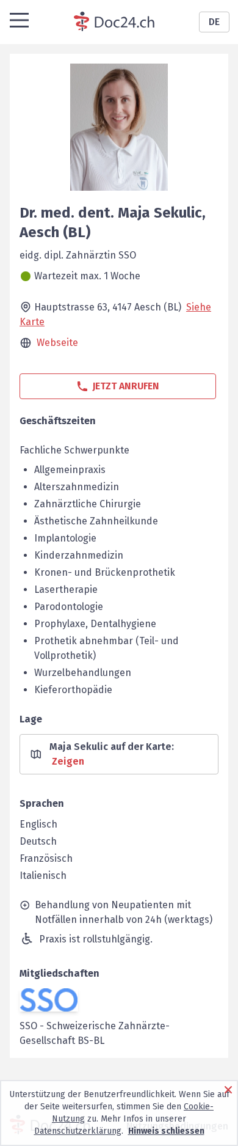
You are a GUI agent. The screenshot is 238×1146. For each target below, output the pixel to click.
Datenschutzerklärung (77, 1131)
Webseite (57, 342)
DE (214, 22)
